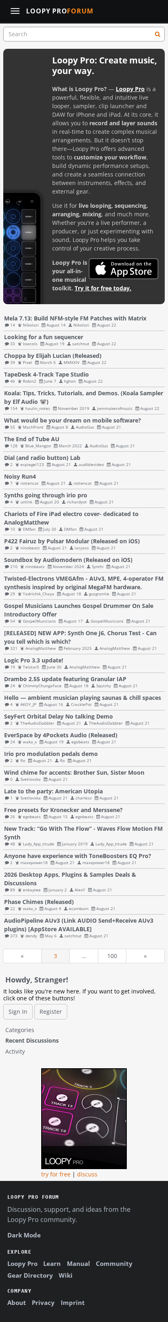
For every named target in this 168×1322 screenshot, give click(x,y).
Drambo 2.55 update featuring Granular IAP (65, 679)
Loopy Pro (59, 11)
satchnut (80, 343)
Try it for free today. (103, 288)
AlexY (80, 890)
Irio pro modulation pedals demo (51, 754)
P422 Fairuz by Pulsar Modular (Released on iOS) (72, 541)
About (16, 1302)
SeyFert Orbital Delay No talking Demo (58, 716)
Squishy (103, 685)
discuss (87, 1174)
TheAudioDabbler (37, 723)
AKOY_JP (28, 704)
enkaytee (32, 890)
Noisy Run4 (20, 476)
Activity (15, 1051)
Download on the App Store (123, 268)
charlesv (83, 798)
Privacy (43, 1302)
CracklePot (81, 704)
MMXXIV (72, 362)
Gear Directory (30, 1275)
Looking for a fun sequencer (43, 337)
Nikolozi (31, 325)
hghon (70, 381)
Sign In (18, 1011)
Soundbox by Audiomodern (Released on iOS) (68, 560)
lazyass (82, 548)
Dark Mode (24, 1235)
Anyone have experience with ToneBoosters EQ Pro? (77, 856)
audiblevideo (91, 464)
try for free (56, 1174)
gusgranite (99, 594)
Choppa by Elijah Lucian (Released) (53, 355)
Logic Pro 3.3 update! (33, 660)
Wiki (66, 1275)
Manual (78, 1263)
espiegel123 (32, 464)
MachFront (33, 427)
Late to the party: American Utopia (53, 791)
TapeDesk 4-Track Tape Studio (46, 374)
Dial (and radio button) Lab (42, 458)
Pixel (27, 362)
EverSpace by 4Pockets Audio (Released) (60, 735)
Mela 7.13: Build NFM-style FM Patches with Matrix (75, 318)
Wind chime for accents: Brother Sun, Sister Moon (74, 772)
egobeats (80, 742)
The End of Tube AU (32, 439)
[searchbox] (84, 34)
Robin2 (29, 381)
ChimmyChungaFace (42, 685)
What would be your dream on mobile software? (72, 420)
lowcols (30, 343)
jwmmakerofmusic (115, 408)
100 (112, 956)
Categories (19, 1030)
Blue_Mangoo (38, 446)
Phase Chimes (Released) (39, 902)
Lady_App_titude (38, 844)
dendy (31, 936)
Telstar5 (31, 667)
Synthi (98, 566)
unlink (26, 502)
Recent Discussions (32, 1040)
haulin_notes (37, 408)
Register (51, 1011)
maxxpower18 (34, 862)
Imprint (73, 1302)
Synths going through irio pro (45, 495)
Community (114, 1263)
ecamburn (78, 908)
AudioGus (85, 427)
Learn (52, 1263)
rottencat (29, 483)
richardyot (77, 502)
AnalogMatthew (40, 648)
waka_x (30, 742)
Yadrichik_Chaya (38, 594)
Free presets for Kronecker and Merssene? (63, 810)
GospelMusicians (39, 621)
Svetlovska (30, 779)
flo (22, 760)
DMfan (29, 529)
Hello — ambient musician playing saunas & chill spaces (82, 697)
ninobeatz (30, 548)
